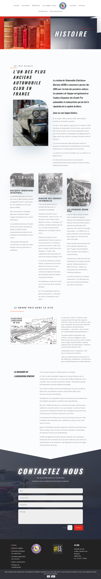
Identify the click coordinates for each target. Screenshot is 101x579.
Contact (13, 545)
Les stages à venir (49, 5)
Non (53, 576)
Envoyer (78, 527)
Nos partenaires (56, 11)
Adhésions (36, 5)
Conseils (73, 5)
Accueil (16, 5)
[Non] (99, 574)
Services (82, 5)
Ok (48, 576)
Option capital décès (18, 562)
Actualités (25, 5)
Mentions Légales (17, 548)
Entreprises (43, 11)
